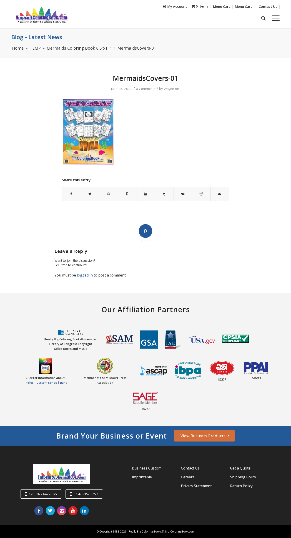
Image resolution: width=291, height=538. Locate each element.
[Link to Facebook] (38, 510)
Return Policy (241, 485)
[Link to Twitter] (50, 510)
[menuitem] (175, 7)
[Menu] (274, 18)
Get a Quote (240, 468)
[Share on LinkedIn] (145, 194)
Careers (187, 477)
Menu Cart (221, 6)
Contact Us (268, 6)
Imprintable (142, 477)
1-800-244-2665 (43, 494)
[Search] (263, 18)
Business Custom (146, 468)
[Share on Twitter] (90, 194)
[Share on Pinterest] (127, 194)
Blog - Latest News (36, 37)
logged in (85, 275)
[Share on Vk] (182, 194)
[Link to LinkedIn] (84, 510)
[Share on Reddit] (201, 194)
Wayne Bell (172, 88)
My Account (177, 6)
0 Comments (146, 88)
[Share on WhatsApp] (108, 194)
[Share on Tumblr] (164, 194)
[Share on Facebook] (71, 194)
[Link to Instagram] (61, 510)
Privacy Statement (196, 485)
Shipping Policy (243, 477)
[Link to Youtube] (73, 510)
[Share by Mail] (220, 194)
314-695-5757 (86, 494)
